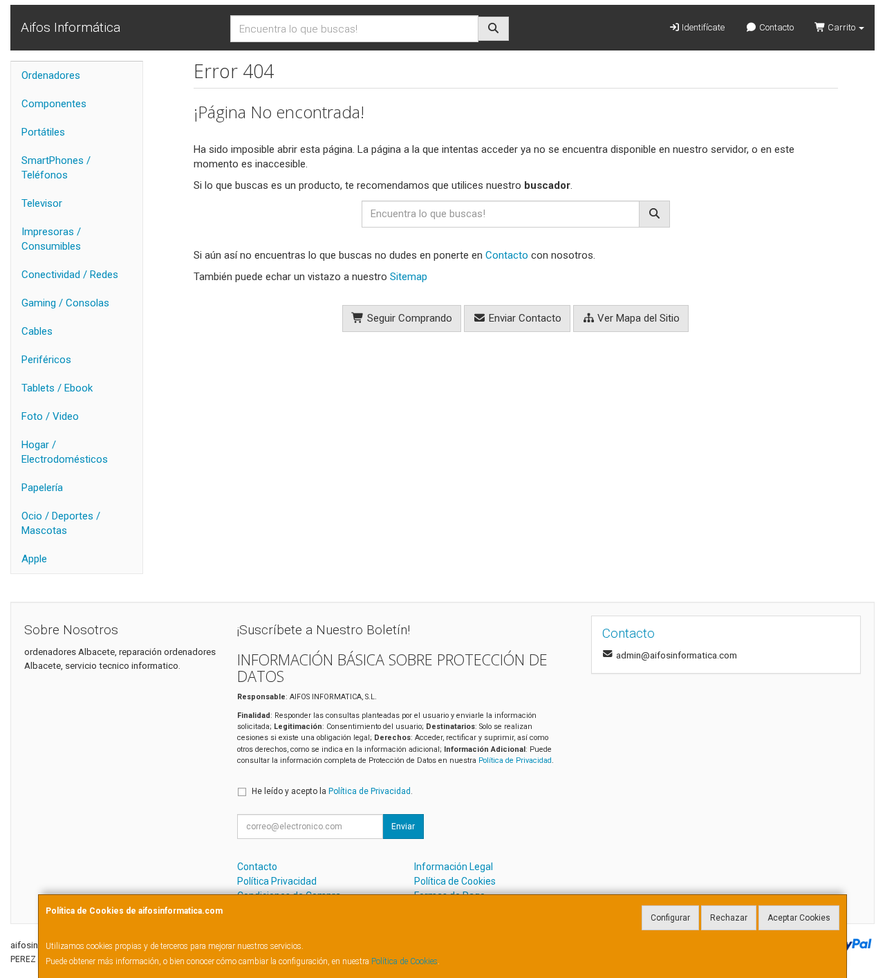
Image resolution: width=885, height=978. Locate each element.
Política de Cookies (404, 961)
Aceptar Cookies (798, 918)
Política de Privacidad (515, 760)
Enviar (403, 826)
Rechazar (728, 918)
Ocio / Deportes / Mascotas (60, 523)
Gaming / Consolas (65, 303)
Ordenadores (50, 75)
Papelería (42, 487)
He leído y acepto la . (332, 791)
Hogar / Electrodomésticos (64, 452)
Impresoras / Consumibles (51, 238)
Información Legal (453, 866)
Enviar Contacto (523, 318)
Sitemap (408, 276)
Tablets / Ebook (57, 388)
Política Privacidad (277, 881)
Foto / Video (50, 416)
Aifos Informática (70, 27)
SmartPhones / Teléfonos (56, 167)
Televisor (41, 203)
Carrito (841, 27)
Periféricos (46, 359)
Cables (37, 331)
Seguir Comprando (408, 318)
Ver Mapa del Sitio (637, 318)
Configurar (670, 918)
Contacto (775, 27)
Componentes (53, 104)
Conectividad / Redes (69, 274)
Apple (34, 559)
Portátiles (43, 132)
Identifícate (702, 27)
